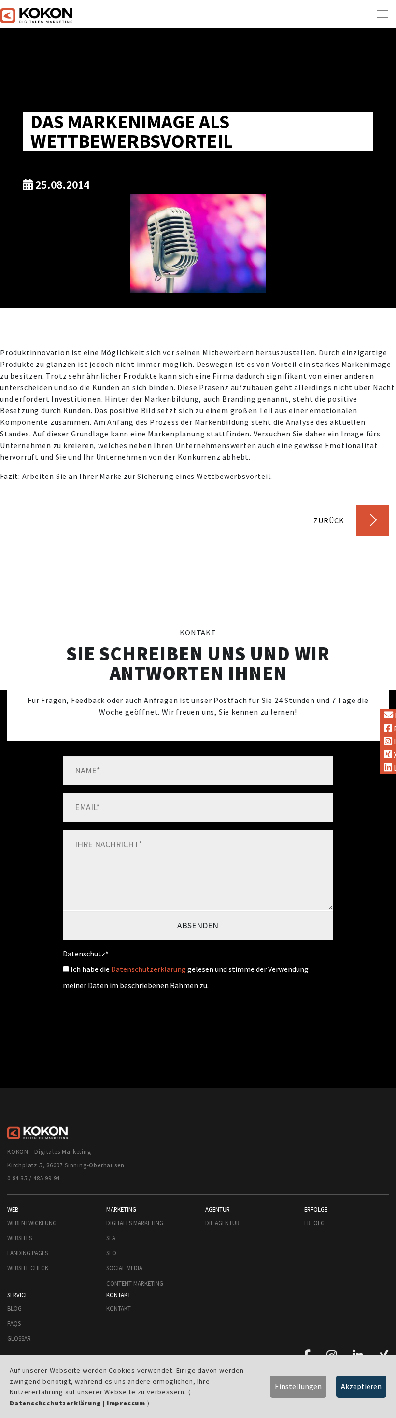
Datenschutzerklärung (148, 969)
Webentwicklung (32, 1223)
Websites (19, 1238)
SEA (110, 1238)
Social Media (124, 1268)
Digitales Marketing (134, 1223)
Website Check (27, 1268)
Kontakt (118, 1308)
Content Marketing (134, 1283)
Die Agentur (222, 1223)
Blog (14, 1308)
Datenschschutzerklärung (55, 1403)
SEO (111, 1253)
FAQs (14, 1323)
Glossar (19, 1338)
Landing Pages (27, 1253)
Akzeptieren (361, 1386)
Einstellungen (298, 1386)
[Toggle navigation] (382, 14)
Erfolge (315, 1223)
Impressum (126, 1403)
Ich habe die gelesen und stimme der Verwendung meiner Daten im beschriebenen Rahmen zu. (186, 977)
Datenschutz (86, 953)
